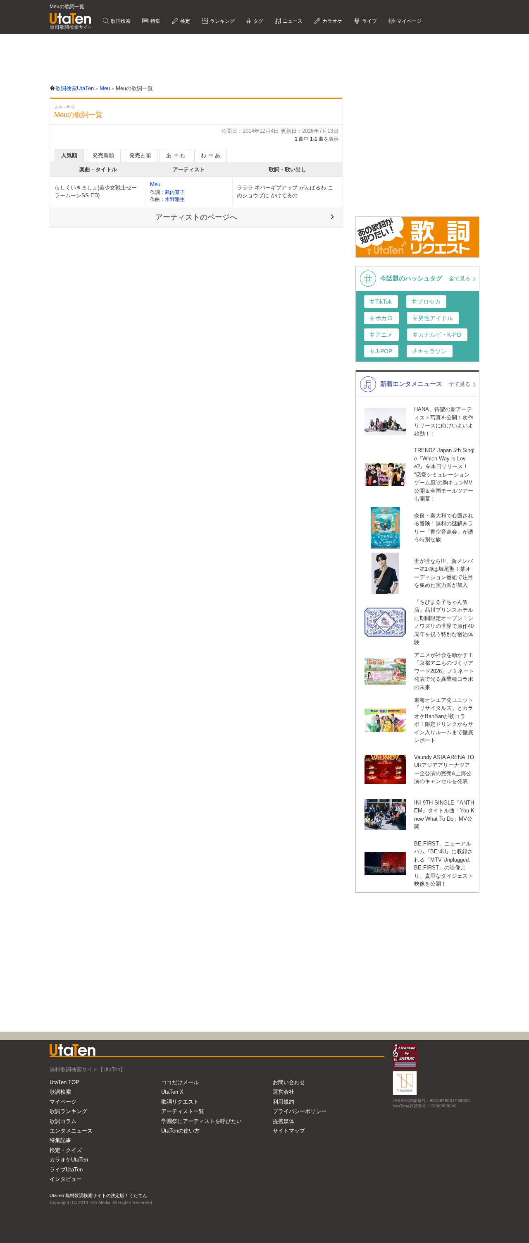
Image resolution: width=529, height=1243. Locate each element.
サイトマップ (289, 1131)
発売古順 (140, 155)
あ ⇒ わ (176, 155)
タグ (257, 21)
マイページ (63, 1102)
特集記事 (60, 1140)
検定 (184, 21)
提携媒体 (283, 1121)
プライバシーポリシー (299, 1111)
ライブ (369, 21)
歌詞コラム (63, 1121)
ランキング (222, 21)
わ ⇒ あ (210, 155)
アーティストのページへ (196, 217)
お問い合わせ (289, 1082)
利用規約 (283, 1102)
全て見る (460, 278)
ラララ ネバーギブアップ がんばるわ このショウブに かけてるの (285, 191)
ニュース (292, 21)
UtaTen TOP (64, 1082)
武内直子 (175, 192)
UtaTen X (172, 1092)
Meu (155, 184)
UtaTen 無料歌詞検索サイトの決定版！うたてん (98, 1195)
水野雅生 (175, 199)
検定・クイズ (66, 1150)
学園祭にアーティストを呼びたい (201, 1121)
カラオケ (331, 21)
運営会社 (283, 1092)
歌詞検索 (120, 21)
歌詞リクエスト (180, 1102)
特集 (154, 21)
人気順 (69, 155)
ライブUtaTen (66, 1169)
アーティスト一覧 (182, 1111)
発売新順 (103, 155)
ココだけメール (180, 1082)
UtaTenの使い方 (180, 1131)
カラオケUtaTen (69, 1160)
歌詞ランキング (68, 1111)
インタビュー (66, 1179)
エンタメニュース (71, 1131)
